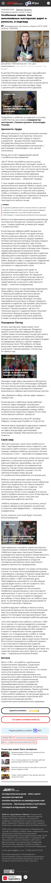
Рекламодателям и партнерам (29, 804)
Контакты (7, 804)
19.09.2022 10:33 (7, 10)
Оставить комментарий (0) (25, 720)
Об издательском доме (14, 794)
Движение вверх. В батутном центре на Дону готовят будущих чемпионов (28, 753)
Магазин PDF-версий (12, 797)
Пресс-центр (34, 794)
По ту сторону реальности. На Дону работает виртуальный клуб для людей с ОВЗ (28, 761)
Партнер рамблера (22, 871)
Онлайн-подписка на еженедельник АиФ (23, 801)
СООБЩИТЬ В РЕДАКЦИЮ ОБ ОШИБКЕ (19, 807)
